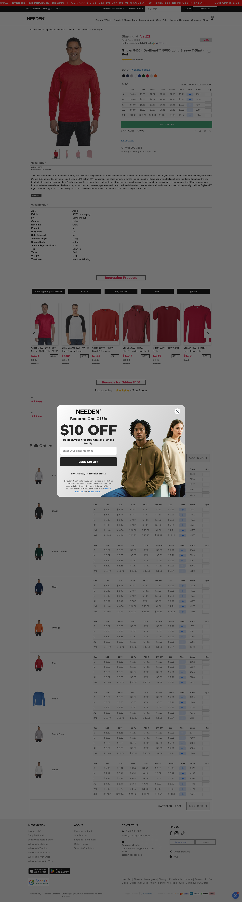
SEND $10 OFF (88, 462)
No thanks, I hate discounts (88, 473)
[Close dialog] (177, 411)
